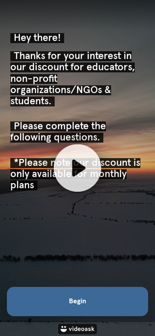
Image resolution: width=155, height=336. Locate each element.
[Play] (77, 168)
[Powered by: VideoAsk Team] (77, 329)
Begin (77, 301)
